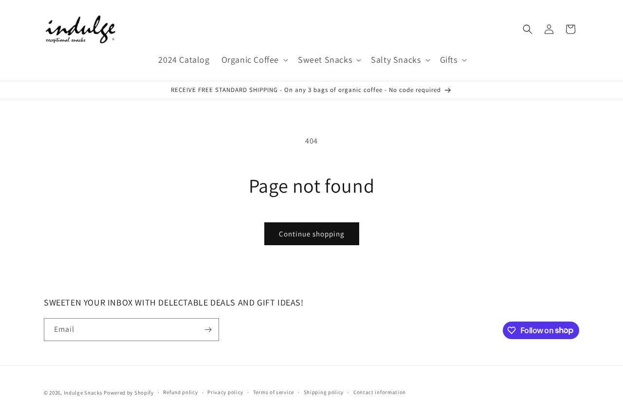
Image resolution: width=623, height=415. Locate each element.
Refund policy (180, 392)
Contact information (379, 392)
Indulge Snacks (83, 392)
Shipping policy (324, 392)
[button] (254, 59)
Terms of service (273, 392)
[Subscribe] (208, 329)
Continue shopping (312, 233)
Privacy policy (225, 392)
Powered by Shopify (129, 392)
